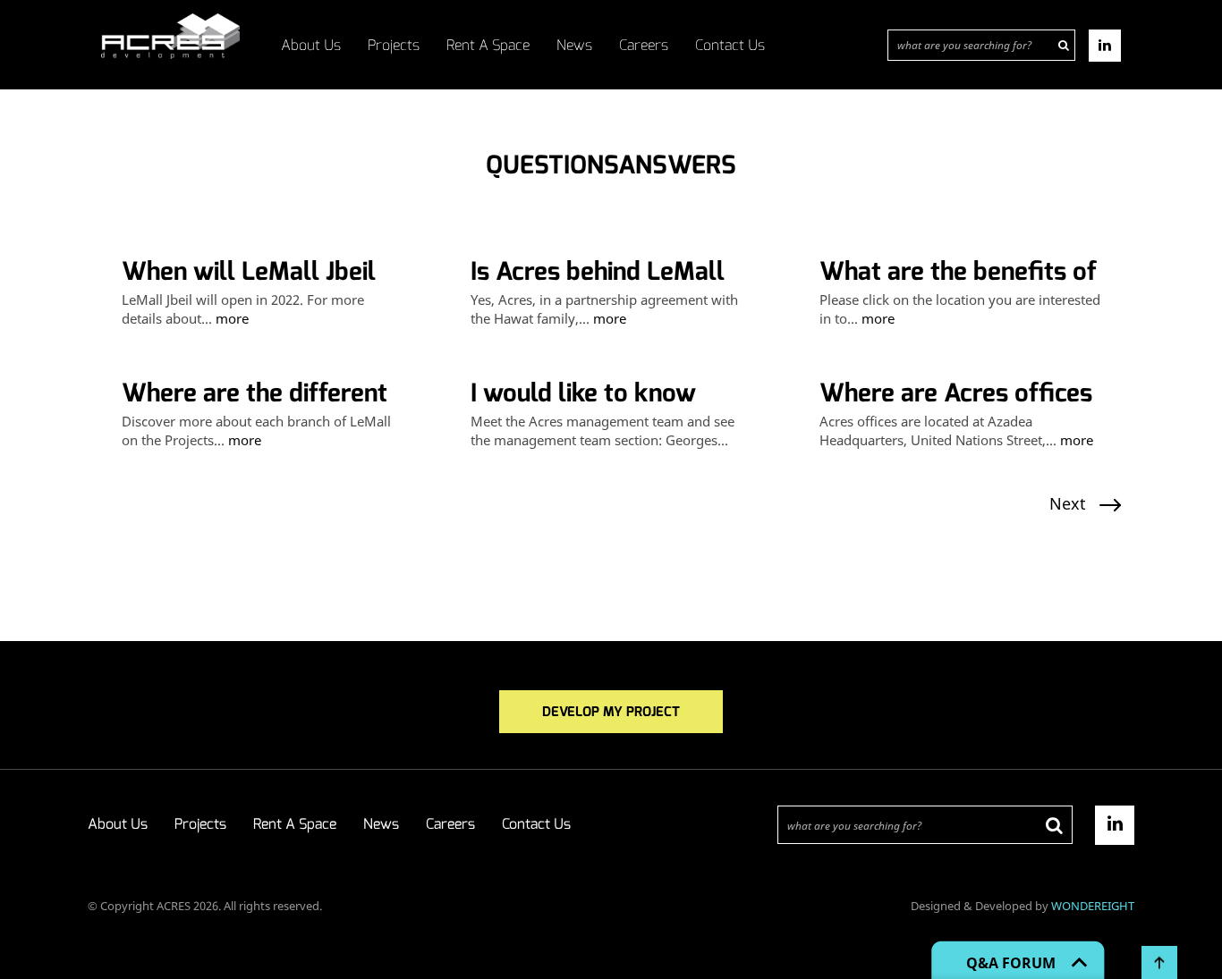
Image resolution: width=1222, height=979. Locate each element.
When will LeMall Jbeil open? (249, 272)
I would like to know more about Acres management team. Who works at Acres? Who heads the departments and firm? (611, 394)
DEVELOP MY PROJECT (611, 712)
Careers (643, 45)
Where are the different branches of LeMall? (254, 394)
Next (1067, 503)
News (574, 45)
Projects (394, 45)
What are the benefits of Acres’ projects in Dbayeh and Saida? (958, 272)
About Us (311, 45)
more (232, 318)
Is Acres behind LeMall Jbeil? (598, 272)
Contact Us (730, 45)
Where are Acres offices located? (955, 394)
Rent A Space (488, 45)
